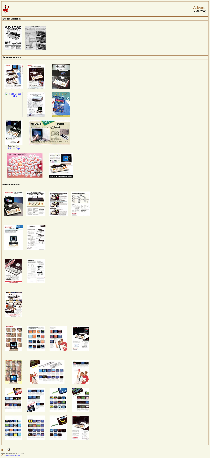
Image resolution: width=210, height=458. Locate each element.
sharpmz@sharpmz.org (12, 455)
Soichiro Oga (14, 148)
